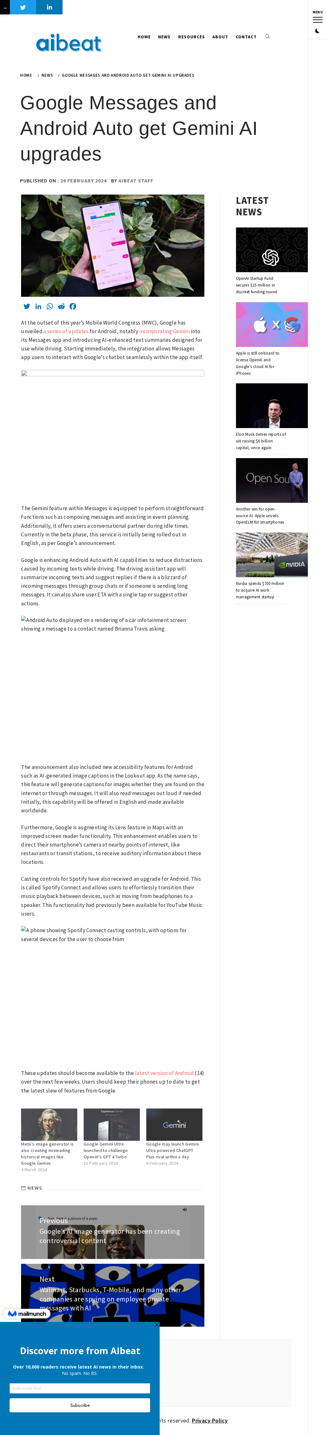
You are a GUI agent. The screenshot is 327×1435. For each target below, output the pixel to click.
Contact (246, 37)
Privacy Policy (210, 1420)
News (164, 37)
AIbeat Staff (135, 180)
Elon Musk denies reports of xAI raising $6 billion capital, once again (261, 441)
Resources (191, 37)
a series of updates (65, 331)
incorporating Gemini (164, 331)
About (220, 37)
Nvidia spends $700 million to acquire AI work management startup (260, 590)
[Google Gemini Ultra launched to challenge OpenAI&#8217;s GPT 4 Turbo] (112, 1125)
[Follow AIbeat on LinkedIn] (49, 7)
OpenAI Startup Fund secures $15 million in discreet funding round (256, 285)
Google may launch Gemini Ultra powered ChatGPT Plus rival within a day (172, 1150)
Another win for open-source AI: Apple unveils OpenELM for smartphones (260, 515)
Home (144, 37)
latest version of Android (164, 1073)
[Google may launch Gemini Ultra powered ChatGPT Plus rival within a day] (174, 1125)
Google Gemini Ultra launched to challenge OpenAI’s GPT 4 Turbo (106, 1150)
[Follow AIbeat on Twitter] (23, 7)
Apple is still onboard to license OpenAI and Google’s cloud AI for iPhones (258, 363)
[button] (317, 31)
